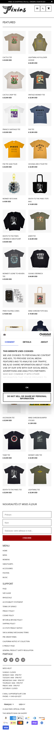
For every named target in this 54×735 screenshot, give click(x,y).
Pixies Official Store (16, 709)
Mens (5, 555)
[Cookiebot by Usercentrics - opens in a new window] (39, 335)
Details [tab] (27, 342)
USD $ (21, 704)
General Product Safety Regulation (18, 650)
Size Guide (7, 593)
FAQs (5, 589)
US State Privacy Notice (12, 628)
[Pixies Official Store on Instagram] (23, 660)
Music (5, 577)
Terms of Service (10, 606)
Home (5, 551)
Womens (6, 559)
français (8, 704)
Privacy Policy (8, 611)
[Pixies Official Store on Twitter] (5, 660)
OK (27, 387)
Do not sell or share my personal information (27, 397)
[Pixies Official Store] (14, 11)
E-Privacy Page (9, 646)
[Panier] (48, 9)
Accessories (8, 568)
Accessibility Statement (13, 602)
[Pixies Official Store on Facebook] (11, 660)
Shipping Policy (9, 623)
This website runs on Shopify (15, 713)
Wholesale (7, 597)
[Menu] (37, 9)
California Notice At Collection (16, 641)
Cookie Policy (8, 615)
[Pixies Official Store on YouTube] (17, 660)
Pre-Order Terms (10, 637)
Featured (9, 22)
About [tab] (44, 342)
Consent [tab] (10, 342)
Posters (6, 573)
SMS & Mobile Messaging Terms (16, 632)
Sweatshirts (8, 564)
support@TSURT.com (17, 694)
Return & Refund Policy (12, 620)
